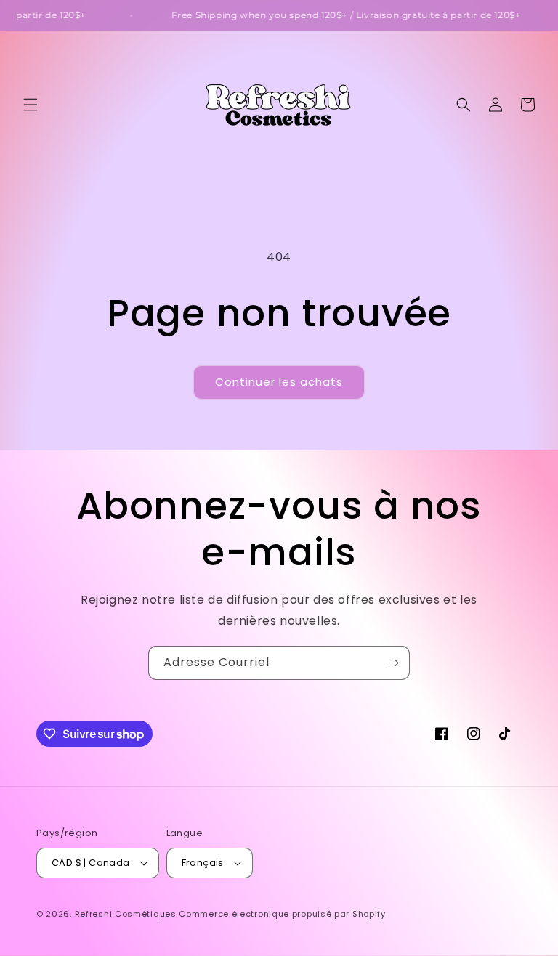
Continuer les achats (279, 381)
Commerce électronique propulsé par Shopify (282, 914)
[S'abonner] (393, 663)
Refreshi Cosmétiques (127, 914)
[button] (30, 105)
